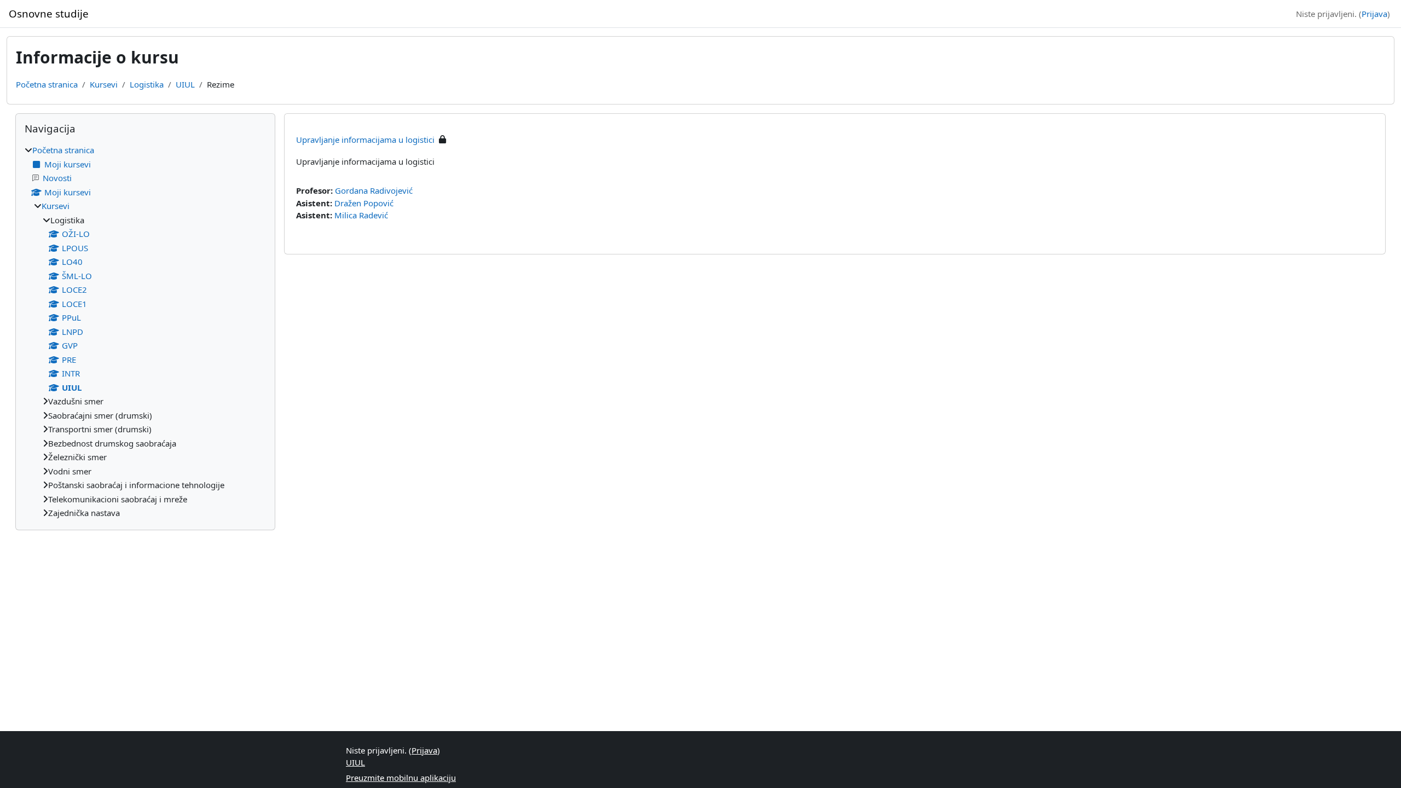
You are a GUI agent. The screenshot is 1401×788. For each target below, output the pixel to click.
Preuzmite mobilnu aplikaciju (401, 777)
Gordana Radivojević (374, 190)
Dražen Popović (363, 203)
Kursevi (104, 84)
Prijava (1374, 13)
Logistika (147, 84)
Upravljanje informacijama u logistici (365, 139)
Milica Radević (361, 215)
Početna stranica (47, 84)
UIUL (185, 84)
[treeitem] (145, 331)
